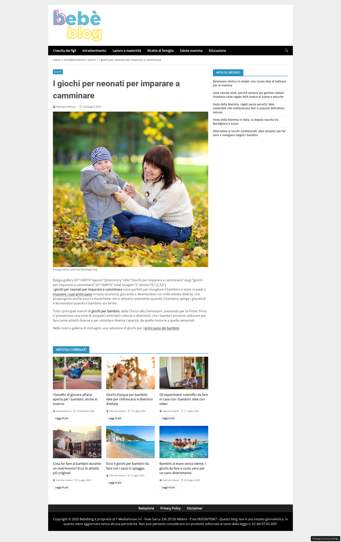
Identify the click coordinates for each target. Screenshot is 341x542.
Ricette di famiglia (160, 50)
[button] (286, 50)
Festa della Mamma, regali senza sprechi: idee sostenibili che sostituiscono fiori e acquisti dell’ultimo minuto (248, 108)
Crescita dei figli (64, 50)
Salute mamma (191, 50)
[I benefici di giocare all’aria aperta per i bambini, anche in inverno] (77, 373)
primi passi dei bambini (161, 328)
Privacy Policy (170, 508)
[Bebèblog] (77, 25)
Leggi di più (61, 418)
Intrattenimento (94, 50)
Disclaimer (195, 508)
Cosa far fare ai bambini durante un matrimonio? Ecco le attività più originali (77, 468)
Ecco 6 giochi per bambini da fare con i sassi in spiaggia (127, 465)
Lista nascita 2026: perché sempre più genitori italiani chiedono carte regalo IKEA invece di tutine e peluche (248, 94)
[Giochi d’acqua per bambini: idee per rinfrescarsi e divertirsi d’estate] (130, 373)
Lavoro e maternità (127, 50)
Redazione (146, 508)
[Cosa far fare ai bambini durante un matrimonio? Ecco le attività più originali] (77, 442)
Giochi (57, 71)
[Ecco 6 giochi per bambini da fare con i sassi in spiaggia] (130, 442)
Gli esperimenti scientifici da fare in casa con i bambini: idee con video (183, 399)
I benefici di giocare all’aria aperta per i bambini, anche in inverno (75, 399)
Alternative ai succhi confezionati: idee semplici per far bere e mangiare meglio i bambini (249, 133)
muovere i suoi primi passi (72, 294)
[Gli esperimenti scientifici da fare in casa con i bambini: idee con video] (183, 373)
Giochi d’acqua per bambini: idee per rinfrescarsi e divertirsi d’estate (129, 399)
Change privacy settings (325, 538)
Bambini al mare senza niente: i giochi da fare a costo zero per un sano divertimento (182, 468)
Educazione (217, 50)
